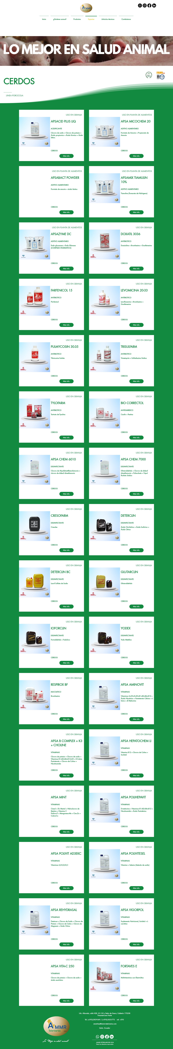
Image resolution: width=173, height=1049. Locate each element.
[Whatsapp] (140, 6)
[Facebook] (149, 6)
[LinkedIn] (154, 6)
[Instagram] (145, 6)
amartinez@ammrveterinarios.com (104, 1024)
